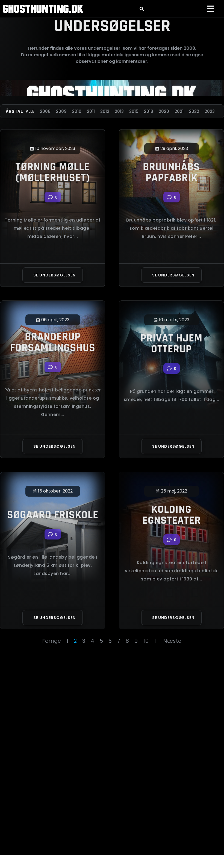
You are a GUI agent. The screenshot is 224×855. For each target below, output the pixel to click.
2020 (164, 111)
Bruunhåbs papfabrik (171, 172)
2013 (119, 111)
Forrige (51, 641)
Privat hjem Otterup (171, 343)
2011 (91, 111)
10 (146, 641)
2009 (61, 111)
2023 (210, 111)
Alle (30, 111)
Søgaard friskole (52, 515)
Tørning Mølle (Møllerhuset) (53, 172)
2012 (104, 111)
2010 (76, 111)
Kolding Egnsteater (171, 515)
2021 (179, 111)
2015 (133, 111)
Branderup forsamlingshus (52, 342)
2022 (194, 111)
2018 (148, 111)
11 (156, 641)
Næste (172, 641)
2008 (45, 111)
